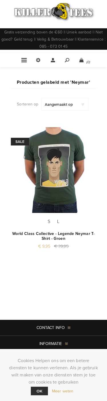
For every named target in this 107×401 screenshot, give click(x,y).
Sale (20, 141)
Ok (39, 391)
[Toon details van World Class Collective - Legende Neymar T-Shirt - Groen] (53, 170)
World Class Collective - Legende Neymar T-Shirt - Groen (53, 236)
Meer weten (62, 391)
